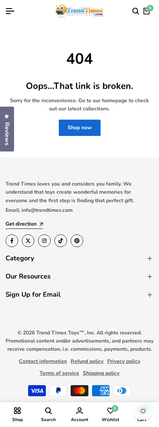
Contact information (43, 361)
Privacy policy (123, 361)
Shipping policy (101, 373)
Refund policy (87, 361)
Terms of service (59, 373)
